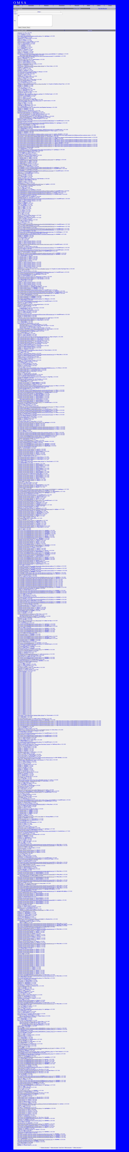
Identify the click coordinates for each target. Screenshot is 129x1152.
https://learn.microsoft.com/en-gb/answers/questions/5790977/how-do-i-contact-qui (35, 1077)
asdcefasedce (20, 884)
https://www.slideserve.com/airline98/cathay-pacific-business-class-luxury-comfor (35, 244)
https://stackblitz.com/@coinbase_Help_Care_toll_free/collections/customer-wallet (35, 578)
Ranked (19, 40)
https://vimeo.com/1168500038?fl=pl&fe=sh (26, 1117)
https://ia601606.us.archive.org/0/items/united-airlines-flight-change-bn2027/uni (34, 149)
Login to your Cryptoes (22, 755)
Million (18, 771)
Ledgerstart (19, 668)
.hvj (18, 916)
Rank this (19, 92)
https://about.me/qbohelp (22, 567)
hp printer (19, 1101)
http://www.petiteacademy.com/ (24, 718)
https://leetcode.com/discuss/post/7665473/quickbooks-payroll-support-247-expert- (35, 385)
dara (18, 775)
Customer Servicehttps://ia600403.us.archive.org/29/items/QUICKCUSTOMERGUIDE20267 (37, 1103)
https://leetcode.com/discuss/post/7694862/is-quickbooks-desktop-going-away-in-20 (35, 253)
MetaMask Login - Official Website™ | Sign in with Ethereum (30, 759)
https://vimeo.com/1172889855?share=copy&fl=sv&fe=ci (29, 658)
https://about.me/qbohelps (23, 296)
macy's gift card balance (25, 114)
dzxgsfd (19, 823)
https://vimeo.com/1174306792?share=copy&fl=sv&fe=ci (29, 492)
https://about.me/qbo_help (25, 55)
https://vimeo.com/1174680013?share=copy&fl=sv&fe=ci (29, 441)
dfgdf (21, 922)
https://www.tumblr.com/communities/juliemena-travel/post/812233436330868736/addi (35, 224)
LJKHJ (18, 204)
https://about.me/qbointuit (23, 285)
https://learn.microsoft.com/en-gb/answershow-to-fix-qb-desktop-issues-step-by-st (35, 590)
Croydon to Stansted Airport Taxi (24, 64)
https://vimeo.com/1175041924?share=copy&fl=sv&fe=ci (29, 411)
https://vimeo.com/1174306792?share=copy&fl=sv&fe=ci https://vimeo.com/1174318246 (36, 489)
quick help (19, 74)
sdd (18, 213)
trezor (18, 488)
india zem (19, 1116)
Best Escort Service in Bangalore (24, 617)
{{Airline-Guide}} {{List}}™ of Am (24, 1052)
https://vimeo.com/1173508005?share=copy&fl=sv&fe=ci (29, 626)
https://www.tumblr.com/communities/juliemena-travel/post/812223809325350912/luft (35, 229)
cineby (18, 51)
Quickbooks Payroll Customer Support (25, 449)
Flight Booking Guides (24, 921)
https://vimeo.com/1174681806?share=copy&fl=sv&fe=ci (29, 443)
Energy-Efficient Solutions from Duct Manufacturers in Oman (30, 1070)
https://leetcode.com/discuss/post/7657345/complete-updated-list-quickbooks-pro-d (35, 433)
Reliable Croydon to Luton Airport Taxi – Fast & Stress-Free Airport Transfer (33, 744)
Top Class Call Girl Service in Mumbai (25, 614)
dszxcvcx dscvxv (21, 920)
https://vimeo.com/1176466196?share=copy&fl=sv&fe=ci (29, 301)
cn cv (18, 663)
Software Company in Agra (23, 830)
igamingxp (19, 333)
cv (18, 33)
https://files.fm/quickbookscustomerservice (26, 660)
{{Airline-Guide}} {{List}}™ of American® (25, 1097)
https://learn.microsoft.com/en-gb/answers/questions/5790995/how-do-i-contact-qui (35, 1076)
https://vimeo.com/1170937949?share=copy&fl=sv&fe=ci (29, 857)
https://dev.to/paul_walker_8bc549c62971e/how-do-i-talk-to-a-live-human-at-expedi (35, 56)
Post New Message (102, 8)
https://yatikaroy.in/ (21, 1013)
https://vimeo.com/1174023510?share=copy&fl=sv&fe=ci (29, 537)
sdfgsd (18, 854)
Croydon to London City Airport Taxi (25, 730)
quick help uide (20, 72)
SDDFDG (19, 203)
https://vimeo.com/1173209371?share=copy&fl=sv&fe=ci (29, 637)
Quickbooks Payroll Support (23, 382)
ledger (18, 42)
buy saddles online (21, 163)
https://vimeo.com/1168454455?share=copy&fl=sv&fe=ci (29, 1131)
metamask (19, 32)
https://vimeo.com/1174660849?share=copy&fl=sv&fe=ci (29, 445)
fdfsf (18, 565)
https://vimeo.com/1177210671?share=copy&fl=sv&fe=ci (29, 251)
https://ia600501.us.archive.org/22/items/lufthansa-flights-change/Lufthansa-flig (34, 167)
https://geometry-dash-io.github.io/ (24, 341)
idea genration (20, 981)
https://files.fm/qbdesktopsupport (24, 442)
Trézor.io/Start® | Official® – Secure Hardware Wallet (28, 781)
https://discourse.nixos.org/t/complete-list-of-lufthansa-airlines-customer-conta (34, 134)
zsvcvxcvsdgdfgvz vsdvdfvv (23, 985)
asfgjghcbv (19, 1119)
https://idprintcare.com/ (25, 875)
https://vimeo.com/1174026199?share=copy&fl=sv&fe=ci (29, 530)
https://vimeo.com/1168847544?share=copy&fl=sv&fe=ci (29, 1060)
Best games (20, 786)
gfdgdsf (19, 743)
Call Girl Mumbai (21, 147)
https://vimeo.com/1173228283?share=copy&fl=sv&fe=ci (29, 636)
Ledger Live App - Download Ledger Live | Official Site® (29, 620)
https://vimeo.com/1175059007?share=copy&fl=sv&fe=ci (29, 402)
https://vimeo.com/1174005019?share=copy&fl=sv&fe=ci (29, 559)
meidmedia (19, 105)
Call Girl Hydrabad (21, 151)
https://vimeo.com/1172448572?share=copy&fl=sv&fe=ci (29, 736)
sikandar (19, 1105)
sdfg (18, 187)
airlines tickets (20, 173)
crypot (18, 404)
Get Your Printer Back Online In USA (27, 1021)
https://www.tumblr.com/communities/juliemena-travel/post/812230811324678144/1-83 (35, 226)
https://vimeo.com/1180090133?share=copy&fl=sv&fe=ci (29, 36)
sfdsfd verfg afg (20, 772)
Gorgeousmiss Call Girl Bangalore (24, 118)
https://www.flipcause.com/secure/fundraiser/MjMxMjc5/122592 (31, 804)
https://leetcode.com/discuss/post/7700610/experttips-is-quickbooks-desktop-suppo (35, 234)
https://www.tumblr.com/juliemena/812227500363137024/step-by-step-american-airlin (35, 228)
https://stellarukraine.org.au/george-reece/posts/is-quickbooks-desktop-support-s (34, 291)
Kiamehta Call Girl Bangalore (23, 111)
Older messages (68, 1147)
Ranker (19, 334)
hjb (18, 622)
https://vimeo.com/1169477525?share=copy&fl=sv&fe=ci (29, 889)
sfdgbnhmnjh (20, 38)
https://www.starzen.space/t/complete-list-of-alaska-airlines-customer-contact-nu (34, 144)
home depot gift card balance (26, 116)
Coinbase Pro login (21, 493)
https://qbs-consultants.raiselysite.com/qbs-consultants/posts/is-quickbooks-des (35, 1139)
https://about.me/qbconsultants (24, 287)
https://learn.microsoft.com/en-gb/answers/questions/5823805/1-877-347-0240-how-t (35, 587)
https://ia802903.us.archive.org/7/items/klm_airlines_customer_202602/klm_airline (35, 1051)
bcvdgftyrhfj (20, 156)
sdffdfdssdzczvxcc (21, 110)
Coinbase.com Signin (22, 155)
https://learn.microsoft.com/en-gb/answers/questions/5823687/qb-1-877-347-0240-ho (35, 591)
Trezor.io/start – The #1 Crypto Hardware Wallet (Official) (29, 350)
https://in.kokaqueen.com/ (23, 818)
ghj (18, 716)
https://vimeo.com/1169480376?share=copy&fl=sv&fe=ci (29, 1009)
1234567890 (20, 95)
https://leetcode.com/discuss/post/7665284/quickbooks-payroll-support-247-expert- (35, 391)
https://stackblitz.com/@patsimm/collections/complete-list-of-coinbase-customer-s (35, 579)
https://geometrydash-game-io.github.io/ (26, 178)
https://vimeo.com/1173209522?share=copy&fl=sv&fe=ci (29, 638)
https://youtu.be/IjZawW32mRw (24, 274)
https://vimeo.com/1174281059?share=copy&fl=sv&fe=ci (29, 500)
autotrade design (21, 169)
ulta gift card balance (24, 115)
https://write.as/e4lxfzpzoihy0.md (24, 1093)
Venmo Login (20, 980)
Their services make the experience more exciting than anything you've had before (35, 292)
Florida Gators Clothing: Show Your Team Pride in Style (29, 100)
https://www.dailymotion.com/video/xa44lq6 (26, 71)
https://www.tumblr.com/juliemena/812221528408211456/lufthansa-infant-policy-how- (35, 232)
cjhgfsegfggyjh (20, 183)
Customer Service (21, 1046)
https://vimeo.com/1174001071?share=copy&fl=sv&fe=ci (29, 545)
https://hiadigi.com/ (21, 655)
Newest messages (45, 1147)
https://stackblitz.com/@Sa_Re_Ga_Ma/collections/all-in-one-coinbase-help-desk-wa (35, 568)
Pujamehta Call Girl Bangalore (23, 124)
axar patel (19, 1107)
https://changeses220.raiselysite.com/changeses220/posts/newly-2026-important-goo (35, 314)
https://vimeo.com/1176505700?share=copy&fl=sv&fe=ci (29, 295)
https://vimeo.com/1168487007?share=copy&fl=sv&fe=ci (29, 1120)
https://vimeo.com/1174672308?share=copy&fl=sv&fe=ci (29, 444)
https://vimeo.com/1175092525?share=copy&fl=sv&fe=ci (29, 392)
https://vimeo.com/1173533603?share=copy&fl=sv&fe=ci (29, 624)
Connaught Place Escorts (25, 307)
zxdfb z (19, 1130)
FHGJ (18, 202)
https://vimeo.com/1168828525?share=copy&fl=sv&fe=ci (29, 1063)
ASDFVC (19, 995)
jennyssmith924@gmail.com (23, 659)
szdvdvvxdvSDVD (21, 1054)
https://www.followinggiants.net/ (24, 107)
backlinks (19, 271)
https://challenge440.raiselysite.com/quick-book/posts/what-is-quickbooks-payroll (34, 509)
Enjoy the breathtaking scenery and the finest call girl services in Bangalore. (34, 491)
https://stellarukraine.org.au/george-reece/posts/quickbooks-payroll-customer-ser (34, 293)
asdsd (18, 97)
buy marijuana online (21, 157)
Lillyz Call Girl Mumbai (22, 164)
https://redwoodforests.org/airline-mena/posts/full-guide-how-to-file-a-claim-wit (34, 192)
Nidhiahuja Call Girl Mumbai (23, 99)
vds (18, 153)
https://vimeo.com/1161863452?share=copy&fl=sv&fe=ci (29, 1108)
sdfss (18, 726)
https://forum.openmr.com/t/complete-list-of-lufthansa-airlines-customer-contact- (34, 137)
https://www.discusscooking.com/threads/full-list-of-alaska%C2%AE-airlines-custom (35, 720)
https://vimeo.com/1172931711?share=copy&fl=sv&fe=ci (29, 649)
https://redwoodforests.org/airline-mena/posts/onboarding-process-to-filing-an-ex (34, 193)
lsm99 (18, 68)
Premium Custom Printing (23, 808)
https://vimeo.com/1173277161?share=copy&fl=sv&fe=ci (29, 629)
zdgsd (18, 430)
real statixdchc (20, 984)
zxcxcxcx (19, 1044)
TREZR (19, 753)
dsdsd (18, 39)
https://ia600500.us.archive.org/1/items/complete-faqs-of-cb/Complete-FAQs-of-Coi (35, 1053)
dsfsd (18, 351)
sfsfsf (18, 621)
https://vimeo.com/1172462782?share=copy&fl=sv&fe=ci (29, 735)
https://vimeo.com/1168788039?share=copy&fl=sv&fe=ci (29, 1085)
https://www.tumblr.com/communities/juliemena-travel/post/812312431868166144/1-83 (35, 198)
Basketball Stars (21, 166)
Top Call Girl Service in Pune (26, 615)
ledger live (19, 172)
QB (18, 1121)
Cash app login (23, 326)
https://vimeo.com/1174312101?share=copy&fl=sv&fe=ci (29, 490)
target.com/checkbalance (25, 117)
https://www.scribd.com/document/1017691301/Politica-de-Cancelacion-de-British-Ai (35, 249)
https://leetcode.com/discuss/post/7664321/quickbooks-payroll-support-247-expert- (35, 406)
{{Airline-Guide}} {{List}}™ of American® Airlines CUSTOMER (30, 919)
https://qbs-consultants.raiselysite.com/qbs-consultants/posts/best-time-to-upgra (34, 1134)
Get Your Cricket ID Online (23, 331)
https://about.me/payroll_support (24, 126)
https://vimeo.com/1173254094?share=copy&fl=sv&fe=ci (29, 631)
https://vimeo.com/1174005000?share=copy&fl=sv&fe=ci (29, 558)
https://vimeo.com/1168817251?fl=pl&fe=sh (26, 1069)
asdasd (19, 60)
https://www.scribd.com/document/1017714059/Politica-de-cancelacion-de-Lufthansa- (35, 247)
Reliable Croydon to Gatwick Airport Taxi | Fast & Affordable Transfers (32, 779)
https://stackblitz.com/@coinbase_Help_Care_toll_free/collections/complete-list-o (35, 572)
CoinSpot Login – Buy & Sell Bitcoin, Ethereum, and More (29, 94)
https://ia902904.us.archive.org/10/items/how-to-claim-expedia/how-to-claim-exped (35, 159)
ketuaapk (19, 867)
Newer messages (54, 1147)
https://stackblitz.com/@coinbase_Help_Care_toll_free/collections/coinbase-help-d (35, 573)
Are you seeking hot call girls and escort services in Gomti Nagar (31, 376)
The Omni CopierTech (22, 869)
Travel (18, 101)
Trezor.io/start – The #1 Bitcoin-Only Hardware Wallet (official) (30, 66)
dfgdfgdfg (19, 49)
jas (18, 37)
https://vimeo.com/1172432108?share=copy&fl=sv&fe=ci (29, 733)
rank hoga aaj (20, 776)
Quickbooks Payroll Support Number (25, 393)
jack (18, 222)
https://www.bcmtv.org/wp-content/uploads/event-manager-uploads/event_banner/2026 (36, 845)
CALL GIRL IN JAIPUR (22, 1041)
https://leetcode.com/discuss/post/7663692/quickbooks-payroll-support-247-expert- (35, 414)
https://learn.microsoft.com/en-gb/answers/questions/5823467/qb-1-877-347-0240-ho (35, 601)
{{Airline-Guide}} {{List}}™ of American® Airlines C (28, 1125)
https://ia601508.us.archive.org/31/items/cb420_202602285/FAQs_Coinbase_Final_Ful (36, 1028)
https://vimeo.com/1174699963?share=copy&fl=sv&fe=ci (29, 437)
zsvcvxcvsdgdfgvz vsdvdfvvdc (24, 834)
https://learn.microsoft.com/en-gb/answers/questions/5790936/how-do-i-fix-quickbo (35, 1081)
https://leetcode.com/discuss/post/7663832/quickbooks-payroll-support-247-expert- (35, 412)
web (18, 787)
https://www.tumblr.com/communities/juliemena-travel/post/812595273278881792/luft (35, 120)
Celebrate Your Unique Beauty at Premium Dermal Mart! (32, 910)
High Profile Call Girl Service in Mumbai (28, 616)
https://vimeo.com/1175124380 (24, 384)
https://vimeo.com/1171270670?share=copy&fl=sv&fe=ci (29, 719)
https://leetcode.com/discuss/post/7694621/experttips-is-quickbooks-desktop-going (35, 254)
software (19, 177)
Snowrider (19, 165)
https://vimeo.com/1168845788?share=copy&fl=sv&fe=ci (29, 1057)
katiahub (19, 75)
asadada (19, 199)
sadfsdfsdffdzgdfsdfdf (22, 1049)
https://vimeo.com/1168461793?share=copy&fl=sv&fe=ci (29, 1127)
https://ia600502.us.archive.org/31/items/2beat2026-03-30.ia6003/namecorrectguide (35, 170)
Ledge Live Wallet (21, 1034)
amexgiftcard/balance (24, 324)
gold (18, 481)
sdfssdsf (19, 102)
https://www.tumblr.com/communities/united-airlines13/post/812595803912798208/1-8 (35, 123)
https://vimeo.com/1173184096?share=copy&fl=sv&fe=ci (29, 644)
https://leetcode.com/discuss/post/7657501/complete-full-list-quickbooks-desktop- (35, 432)
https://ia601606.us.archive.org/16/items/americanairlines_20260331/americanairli (35, 129)
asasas (19, 647)
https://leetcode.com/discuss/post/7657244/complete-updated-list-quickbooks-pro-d (35, 434)
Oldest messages (77, 1147)
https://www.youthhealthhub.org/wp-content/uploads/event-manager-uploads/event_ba (35, 354)
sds (18, 209)
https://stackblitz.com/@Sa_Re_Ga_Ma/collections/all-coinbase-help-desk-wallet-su (35, 566)
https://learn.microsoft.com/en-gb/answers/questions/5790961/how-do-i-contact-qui (35, 1080)
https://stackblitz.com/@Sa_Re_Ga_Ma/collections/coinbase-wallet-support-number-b (35, 570)
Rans (18, 774)
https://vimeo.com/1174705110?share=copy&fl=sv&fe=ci (29, 435)
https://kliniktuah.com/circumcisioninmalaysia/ (27, 654)
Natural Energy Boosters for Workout (27, 1016)
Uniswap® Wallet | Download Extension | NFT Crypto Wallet (30, 816)
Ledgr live (19, 666)
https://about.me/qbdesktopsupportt (25, 440)
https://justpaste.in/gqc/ (22, 646)
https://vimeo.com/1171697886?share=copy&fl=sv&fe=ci (29, 792)
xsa (18, 294)
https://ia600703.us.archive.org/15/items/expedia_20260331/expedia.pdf (33, 130)
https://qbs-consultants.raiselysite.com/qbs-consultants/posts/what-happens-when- (35, 1135)
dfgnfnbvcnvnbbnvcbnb (22, 1039)
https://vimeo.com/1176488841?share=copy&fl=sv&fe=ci (29, 298)
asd (18, 57)
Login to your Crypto (21, 754)
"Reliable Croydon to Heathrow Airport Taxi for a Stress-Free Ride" (31, 84)
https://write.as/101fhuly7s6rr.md (24, 1140)
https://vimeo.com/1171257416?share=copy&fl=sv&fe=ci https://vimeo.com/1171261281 (36, 831)
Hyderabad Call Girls (21, 197)
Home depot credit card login (26, 325)
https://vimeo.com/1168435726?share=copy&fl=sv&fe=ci (29, 1126)
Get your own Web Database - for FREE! (64, 1150)
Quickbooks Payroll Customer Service (25, 540)
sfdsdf (18, 50)
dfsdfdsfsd (19, 837)
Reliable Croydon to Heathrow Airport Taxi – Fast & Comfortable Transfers (33, 729)
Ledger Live (19, 914)
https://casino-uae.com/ (22, 233)
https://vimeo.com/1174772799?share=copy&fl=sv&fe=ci (29, 422)
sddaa (18, 206)
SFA (18, 953)
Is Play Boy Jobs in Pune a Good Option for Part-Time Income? (31, 317)
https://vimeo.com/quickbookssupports (25, 643)
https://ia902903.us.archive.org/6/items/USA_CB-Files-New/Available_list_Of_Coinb (35, 1048)
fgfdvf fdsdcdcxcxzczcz (22, 1043)
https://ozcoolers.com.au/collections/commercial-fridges (29, 859)
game (18, 372)
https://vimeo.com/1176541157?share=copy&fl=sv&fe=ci (29, 290)
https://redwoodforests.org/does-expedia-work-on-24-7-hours (30, 184)
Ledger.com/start (21, 41)
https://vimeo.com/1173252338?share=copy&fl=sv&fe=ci (29, 628)
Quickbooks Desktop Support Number (25, 851)
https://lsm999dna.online (22, 189)
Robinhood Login (21, 908)
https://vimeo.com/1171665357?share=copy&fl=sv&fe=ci (29, 801)
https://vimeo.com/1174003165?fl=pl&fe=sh (26, 538)
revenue (19, 833)
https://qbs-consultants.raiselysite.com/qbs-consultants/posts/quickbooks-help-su (35, 1136)
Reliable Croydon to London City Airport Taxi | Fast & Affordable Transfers (33, 268)
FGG (18, 793)
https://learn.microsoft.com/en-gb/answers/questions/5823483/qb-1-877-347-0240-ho (35, 599)
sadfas (18, 627)
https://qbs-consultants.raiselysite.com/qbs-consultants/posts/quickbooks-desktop (35, 1137)
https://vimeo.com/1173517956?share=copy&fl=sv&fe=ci (29, 625)
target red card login (24, 1022)
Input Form (61, 1147)
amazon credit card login (25, 327)
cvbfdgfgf (19, 104)
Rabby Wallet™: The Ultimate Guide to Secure (27, 883)
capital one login (20, 310)
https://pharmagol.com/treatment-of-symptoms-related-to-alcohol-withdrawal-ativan (35, 757)
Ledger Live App (20, 656)
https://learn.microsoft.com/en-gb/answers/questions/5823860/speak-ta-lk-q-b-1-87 (35, 577)
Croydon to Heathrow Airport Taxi (24, 892)
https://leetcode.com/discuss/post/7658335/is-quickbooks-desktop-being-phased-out (35, 426)
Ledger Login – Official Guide (23, 758)
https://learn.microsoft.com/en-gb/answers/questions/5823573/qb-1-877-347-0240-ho (35, 597)
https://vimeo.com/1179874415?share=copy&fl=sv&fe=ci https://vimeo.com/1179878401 (36, 53)
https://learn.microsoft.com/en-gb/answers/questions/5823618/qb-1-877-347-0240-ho (35, 592)
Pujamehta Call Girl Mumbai (23, 150)
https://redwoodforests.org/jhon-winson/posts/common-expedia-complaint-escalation (35, 190)
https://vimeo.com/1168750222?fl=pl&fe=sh (26, 1072)
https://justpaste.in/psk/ (22, 634)
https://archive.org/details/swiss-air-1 (25, 273)
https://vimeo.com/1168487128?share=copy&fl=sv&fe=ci (29, 1118)
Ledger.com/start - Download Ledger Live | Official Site (29, 276)
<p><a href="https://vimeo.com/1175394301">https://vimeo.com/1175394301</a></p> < (36, 367)
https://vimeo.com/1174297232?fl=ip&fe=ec (26, 494)
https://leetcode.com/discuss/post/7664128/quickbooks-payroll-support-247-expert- (35, 410)
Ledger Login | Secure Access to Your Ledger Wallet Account (30, 789)
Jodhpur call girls (21, 356)
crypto (18, 43)
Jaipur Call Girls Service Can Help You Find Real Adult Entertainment (32, 336)
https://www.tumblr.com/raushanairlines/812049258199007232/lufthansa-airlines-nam (35, 272)
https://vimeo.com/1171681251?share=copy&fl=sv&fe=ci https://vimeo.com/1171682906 (36, 800)
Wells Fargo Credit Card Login (23, 59)
